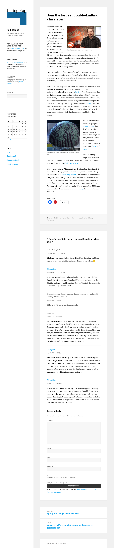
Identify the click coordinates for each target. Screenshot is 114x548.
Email (50, 457)
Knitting (90, 218)
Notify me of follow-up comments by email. (61, 477)
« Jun (10, 140)
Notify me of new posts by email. (58, 483)
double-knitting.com (17, 49)
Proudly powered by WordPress (56, 544)
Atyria (88, 103)
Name (49, 448)
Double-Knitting (82, 218)
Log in (9, 152)
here (94, 146)
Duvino (78, 92)
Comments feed (13, 160)
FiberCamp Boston (69, 174)
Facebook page (78, 189)
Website (50, 466)
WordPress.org (12, 164)
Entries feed (11, 156)
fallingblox (51, 269)
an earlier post (89, 126)
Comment (51, 420)
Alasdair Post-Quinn (68, 218)
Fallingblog (13, 30)
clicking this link (71, 163)
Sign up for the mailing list (15, 62)
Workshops (50, 220)
